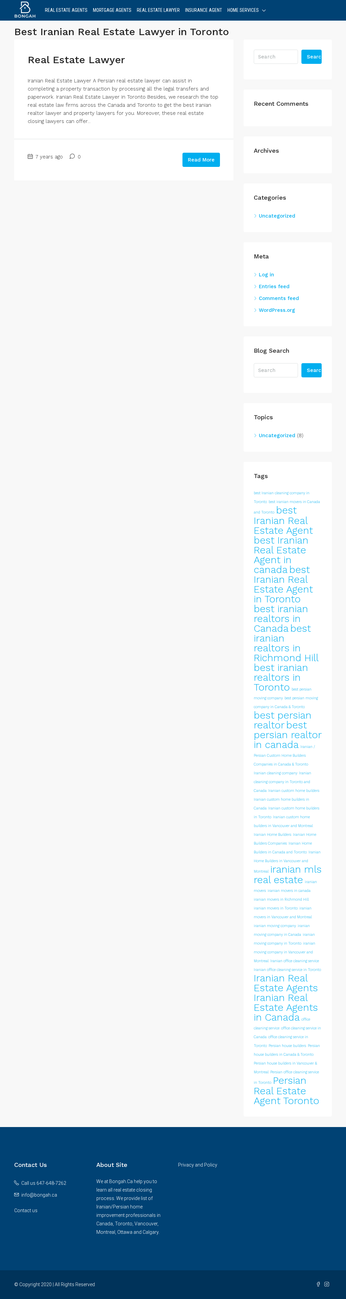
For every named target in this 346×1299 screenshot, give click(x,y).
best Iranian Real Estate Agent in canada (281, 554)
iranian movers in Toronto (276, 908)
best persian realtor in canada (287, 734)
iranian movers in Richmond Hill (281, 899)
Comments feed (279, 298)
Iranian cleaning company (275, 773)
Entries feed (274, 286)
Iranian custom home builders (293, 791)
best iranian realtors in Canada (281, 618)
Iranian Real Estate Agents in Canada (286, 1007)
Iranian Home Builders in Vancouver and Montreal (287, 862)
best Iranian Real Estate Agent (283, 520)
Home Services (243, 10)
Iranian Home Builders (272, 834)
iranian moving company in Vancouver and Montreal (284, 952)
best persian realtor (283, 720)
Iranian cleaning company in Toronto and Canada (282, 782)
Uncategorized (277, 216)
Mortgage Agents (112, 10)
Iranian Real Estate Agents (286, 983)
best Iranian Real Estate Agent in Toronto (283, 584)
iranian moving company (275, 926)
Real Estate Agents (66, 10)
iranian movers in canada (289, 891)
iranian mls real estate (288, 874)
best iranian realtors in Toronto (281, 677)
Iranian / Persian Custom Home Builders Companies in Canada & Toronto (284, 756)
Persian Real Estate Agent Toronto (286, 1090)
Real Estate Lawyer (158, 10)
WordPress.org (277, 310)
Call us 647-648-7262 (43, 1183)
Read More (201, 160)
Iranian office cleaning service (294, 961)
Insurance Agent (203, 10)
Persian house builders (287, 1046)
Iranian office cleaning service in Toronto (287, 970)
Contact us (26, 1210)
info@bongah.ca (39, 1195)
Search (314, 57)
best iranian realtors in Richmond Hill (286, 643)
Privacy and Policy (197, 1165)
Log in (266, 275)
